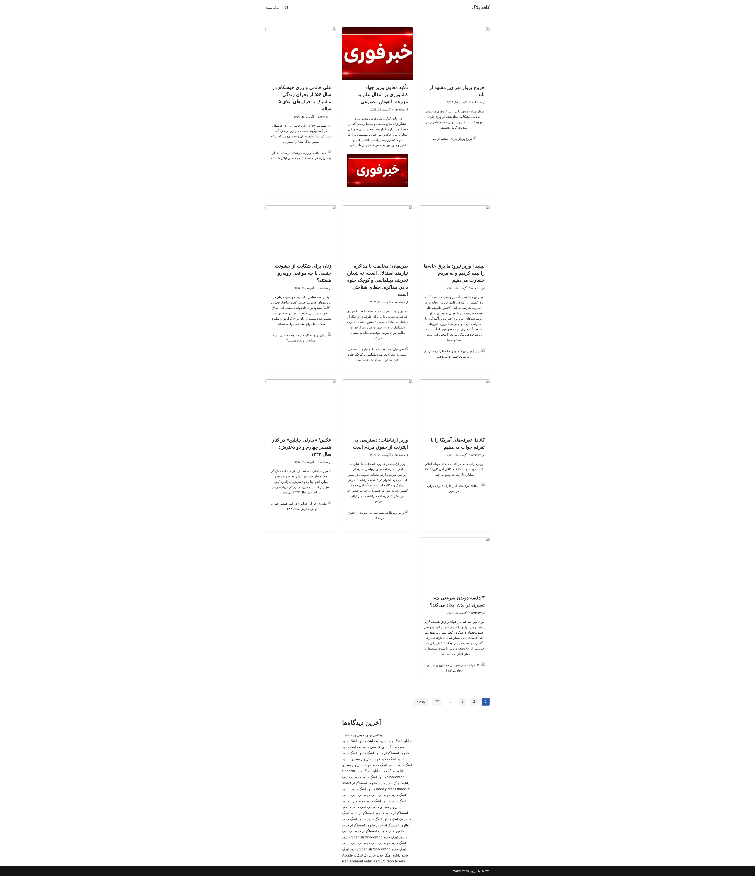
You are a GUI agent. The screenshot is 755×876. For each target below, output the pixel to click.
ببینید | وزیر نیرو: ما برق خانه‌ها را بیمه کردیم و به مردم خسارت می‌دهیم (454, 273)
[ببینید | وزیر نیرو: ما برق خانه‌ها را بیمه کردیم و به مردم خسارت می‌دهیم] (454, 232)
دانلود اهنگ (375, 753)
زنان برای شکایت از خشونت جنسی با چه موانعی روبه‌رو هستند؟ (303, 273)
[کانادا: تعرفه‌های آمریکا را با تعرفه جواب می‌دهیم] (454, 405)
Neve (486, 871)
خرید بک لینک (376, 741)
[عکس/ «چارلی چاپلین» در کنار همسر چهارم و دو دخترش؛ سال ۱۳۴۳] (300, 405)
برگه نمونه (272, 7)
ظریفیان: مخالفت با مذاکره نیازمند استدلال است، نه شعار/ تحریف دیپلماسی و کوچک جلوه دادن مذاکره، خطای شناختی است (377, 280)
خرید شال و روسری (365, 759)
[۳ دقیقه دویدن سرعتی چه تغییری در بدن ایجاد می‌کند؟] (454, 563)
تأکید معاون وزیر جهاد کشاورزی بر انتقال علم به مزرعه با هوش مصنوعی (382, 94)
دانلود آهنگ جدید (393, 759)
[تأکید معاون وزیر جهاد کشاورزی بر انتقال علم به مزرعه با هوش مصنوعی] (377, 53)
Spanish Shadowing (366, 837)
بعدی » (420, 701)
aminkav (476, 102)
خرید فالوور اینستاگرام (368, 783)
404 (285, 7)
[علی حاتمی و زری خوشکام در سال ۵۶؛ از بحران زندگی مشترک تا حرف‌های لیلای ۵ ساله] (300, 53)
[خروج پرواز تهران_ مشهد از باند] (454, 53)
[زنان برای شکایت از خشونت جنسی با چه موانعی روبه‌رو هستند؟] (300, 232)
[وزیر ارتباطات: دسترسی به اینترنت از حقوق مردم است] (377, 405)
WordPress (461, 871)
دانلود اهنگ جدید (399, 741)
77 (437, 701)
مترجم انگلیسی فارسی (387, 747)
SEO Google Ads (391, 861)
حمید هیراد (357, 801)
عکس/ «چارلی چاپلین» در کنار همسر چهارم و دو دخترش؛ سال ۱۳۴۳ (301, 447)
